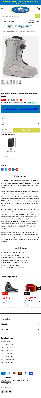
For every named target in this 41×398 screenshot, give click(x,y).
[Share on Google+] (9, 169)
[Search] (37, 16)
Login (37, 21)
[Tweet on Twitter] (6, 169)
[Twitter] (10, 391)
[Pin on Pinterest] (16, 169)
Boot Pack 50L (10, 151)
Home (3, 31)
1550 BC (5, 301)
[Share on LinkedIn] (13, 169)
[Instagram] (6, 391)
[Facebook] (2, 391)
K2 (2, 90)
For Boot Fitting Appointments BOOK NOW (20, 109)
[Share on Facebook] (2, 169)
